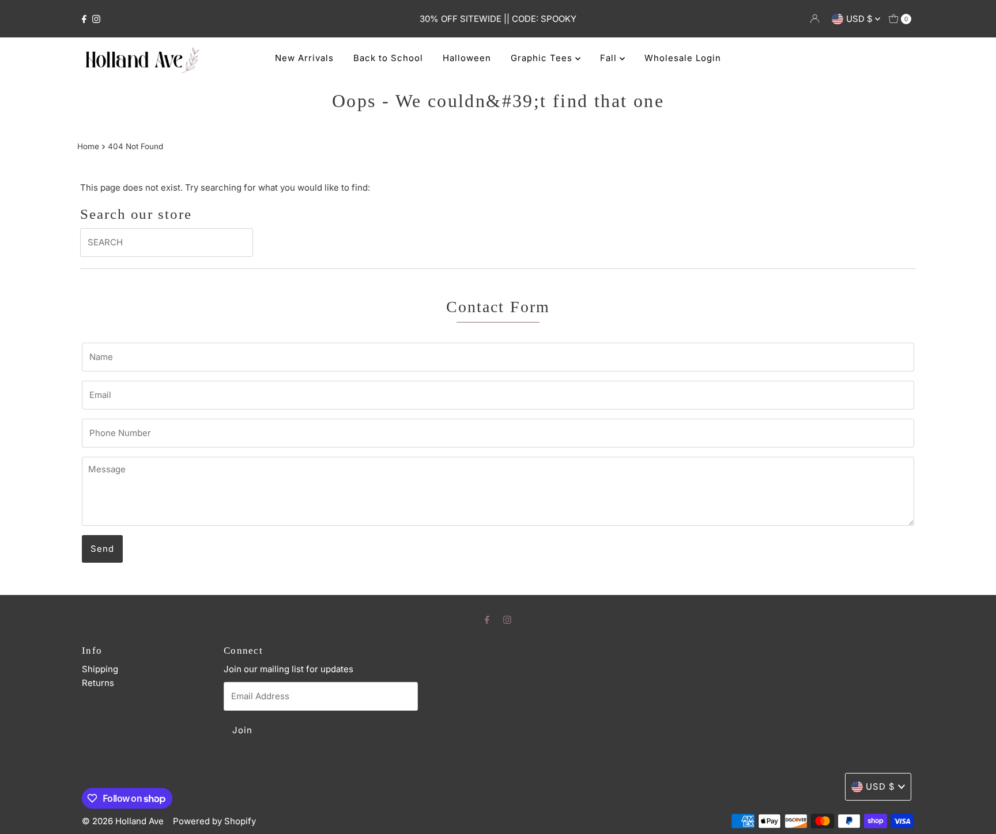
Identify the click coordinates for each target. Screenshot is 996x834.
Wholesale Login (682, 57)
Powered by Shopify (214, 821)
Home (88, 146)
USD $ (860, 18)
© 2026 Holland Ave (123, 821)
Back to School (388, 57)
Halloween (467, 57)
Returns (98, 682)
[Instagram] (96, 19)
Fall (610, 57)
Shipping (100, 669)
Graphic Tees (543, 57)
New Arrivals (304, 57)
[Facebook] (84, 19)
